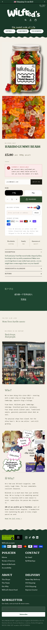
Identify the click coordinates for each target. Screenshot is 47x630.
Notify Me (36, 182)
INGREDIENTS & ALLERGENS (15, 268)
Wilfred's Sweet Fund (10, 590)
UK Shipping (30, 583)
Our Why (5, 586)
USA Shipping (30, 586)
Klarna (4, 557)
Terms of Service (8, 561)
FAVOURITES (37, 31)
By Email (28, 557)
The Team (6, 583)
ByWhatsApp (30, 561)
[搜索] (25, 19)
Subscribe (23, 614)
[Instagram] (26, 537)
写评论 (23, 299)
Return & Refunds (8, 564)
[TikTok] (30, 537)
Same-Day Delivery (32, 579)
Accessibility (6, 568)
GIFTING (9, 31)
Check (36, 213)
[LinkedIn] (37, 537)
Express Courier (31, 590)
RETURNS (8, 273)
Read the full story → (13, 519)
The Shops (6, 579)
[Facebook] (33, 537)
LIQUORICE (22, 31)
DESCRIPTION (10, 252)
